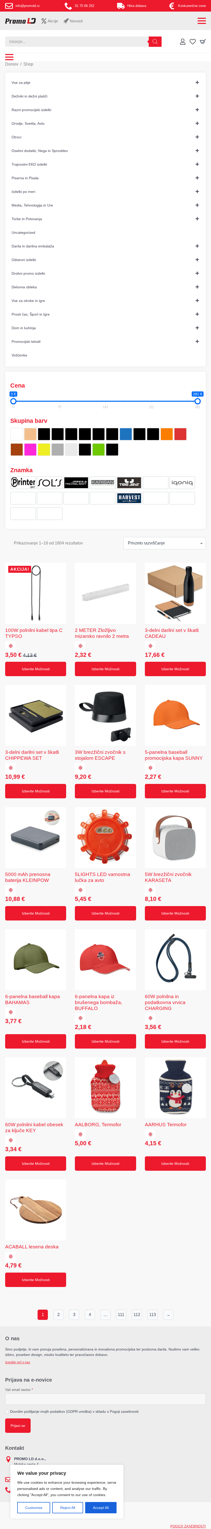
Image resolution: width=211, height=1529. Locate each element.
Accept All (101, 1508)
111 (121, 1314)
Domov (11, 64)
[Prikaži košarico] (203, 41)
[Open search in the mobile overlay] (83, 42)
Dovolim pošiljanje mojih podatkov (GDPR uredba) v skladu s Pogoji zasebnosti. (74, 1411)
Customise (33, 1508)
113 (152, 1314)
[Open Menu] (202, 21)
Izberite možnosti (36, 669)
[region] (67, 1492)
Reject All (67, 1508)
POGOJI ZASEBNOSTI (188, 1526)
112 (137, 1314)
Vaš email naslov (19, 1389)
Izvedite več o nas (17, 1362)
